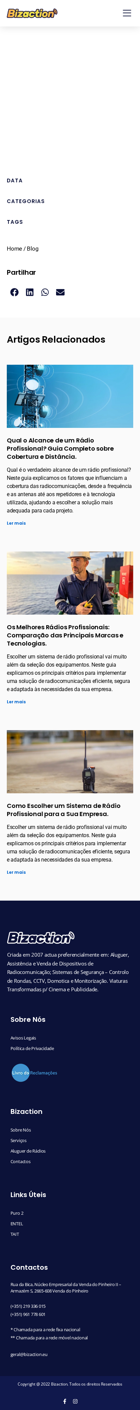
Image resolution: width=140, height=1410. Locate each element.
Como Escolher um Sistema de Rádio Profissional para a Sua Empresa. (63, 809)
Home (14, 248)
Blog (32, 248)
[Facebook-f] (64, 1401)
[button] (127, 13)
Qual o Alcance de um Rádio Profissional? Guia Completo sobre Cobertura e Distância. (60, 448)
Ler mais (16, 523)
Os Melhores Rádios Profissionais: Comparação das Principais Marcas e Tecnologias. (65, 635)
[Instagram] (75, 1401)
